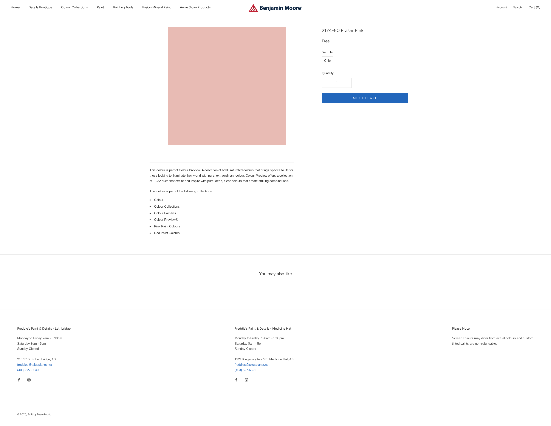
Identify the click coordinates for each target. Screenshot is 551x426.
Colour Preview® (166, 219)
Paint (100, 7)
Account (501, 7)
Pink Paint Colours (167, 226)
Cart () (534, 7)
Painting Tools (123, 7)
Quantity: (328, 73)
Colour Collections (74, 7)
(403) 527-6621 (245, 370)
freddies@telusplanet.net (34, 364)
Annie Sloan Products (195, 7)
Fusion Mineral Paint (156, 7)
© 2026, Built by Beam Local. (34, 414)
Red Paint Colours (167, 233)
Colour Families (165, 213)
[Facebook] (18, 379)
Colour (158, 200)
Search (517, 7)
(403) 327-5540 (28, 370)
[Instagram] (29, 379)
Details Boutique (40, 7)
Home (15, 7)
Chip (327, 60)
